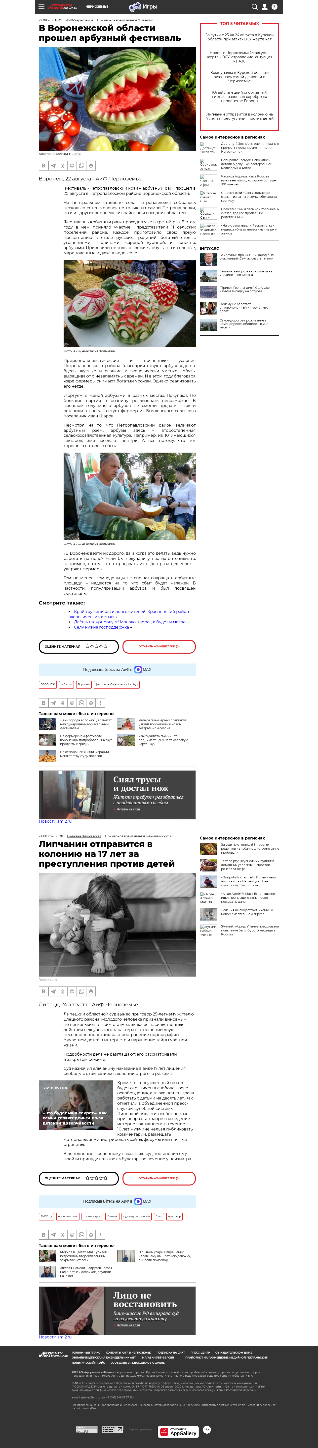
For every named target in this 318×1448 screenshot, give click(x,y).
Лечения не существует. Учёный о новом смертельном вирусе (247, 912)
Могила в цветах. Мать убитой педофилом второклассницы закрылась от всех (83, 1256)
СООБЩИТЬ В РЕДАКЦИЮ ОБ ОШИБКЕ (138, 1362)
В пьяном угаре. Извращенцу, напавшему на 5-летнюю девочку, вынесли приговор (165, 1256)
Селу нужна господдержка (101, 627)
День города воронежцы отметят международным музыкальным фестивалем (86, 724)
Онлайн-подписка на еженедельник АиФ (104, 1357)
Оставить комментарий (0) (159, 646)
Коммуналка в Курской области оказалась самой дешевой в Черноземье (239, 77)
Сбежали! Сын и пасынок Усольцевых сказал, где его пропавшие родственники (250, 213)
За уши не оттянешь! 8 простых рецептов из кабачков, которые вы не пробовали (250, 848)
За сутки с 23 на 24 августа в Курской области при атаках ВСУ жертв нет (239, 37)
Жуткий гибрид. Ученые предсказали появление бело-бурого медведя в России (250, 930)
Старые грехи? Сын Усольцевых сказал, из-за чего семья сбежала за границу (249, 197)
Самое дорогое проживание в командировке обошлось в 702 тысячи (244, 324)
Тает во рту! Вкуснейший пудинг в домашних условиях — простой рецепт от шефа (247, 865)
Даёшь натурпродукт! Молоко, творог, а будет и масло (130, 622)
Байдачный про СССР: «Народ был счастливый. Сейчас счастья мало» (247, 256)
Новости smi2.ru (55, 821)
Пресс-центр (200, 1352)
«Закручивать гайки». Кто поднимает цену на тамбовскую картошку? (163, 740)
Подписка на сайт (171, 1352)
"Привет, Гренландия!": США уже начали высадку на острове (245, 289)
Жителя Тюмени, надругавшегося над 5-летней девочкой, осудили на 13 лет (86, 1272)
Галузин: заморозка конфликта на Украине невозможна (246, 273)
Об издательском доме (233, 1352)
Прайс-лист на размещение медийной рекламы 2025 (226, 1357)
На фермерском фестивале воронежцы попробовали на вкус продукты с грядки (86, 740)
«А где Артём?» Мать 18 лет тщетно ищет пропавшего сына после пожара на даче (248, 897)
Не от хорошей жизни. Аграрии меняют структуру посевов (84, 754)
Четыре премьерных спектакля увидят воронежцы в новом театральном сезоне (163, 724)
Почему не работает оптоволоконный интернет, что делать (244, 307)
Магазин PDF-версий (158, 1357)
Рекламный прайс (86, 1352)
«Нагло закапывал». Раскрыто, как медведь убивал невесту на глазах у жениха (249, 229)
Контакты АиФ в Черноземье (128, 1352)
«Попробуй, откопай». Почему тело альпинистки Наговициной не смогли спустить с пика (248, 881)
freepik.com (48, 980)
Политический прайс (88, 1362)
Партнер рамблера (140, 1429)
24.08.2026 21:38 (51, 836)
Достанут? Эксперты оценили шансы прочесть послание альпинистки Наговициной (250, 147)
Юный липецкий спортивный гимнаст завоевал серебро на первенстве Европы (239, 96)
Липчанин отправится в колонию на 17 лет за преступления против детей (239, 116)
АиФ (77, 154)
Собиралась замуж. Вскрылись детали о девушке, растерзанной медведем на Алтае (246, 164)
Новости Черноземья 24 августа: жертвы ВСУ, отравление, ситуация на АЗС (239, 57)
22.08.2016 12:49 (50, 20)
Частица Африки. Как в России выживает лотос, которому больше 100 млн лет (248, 180)
